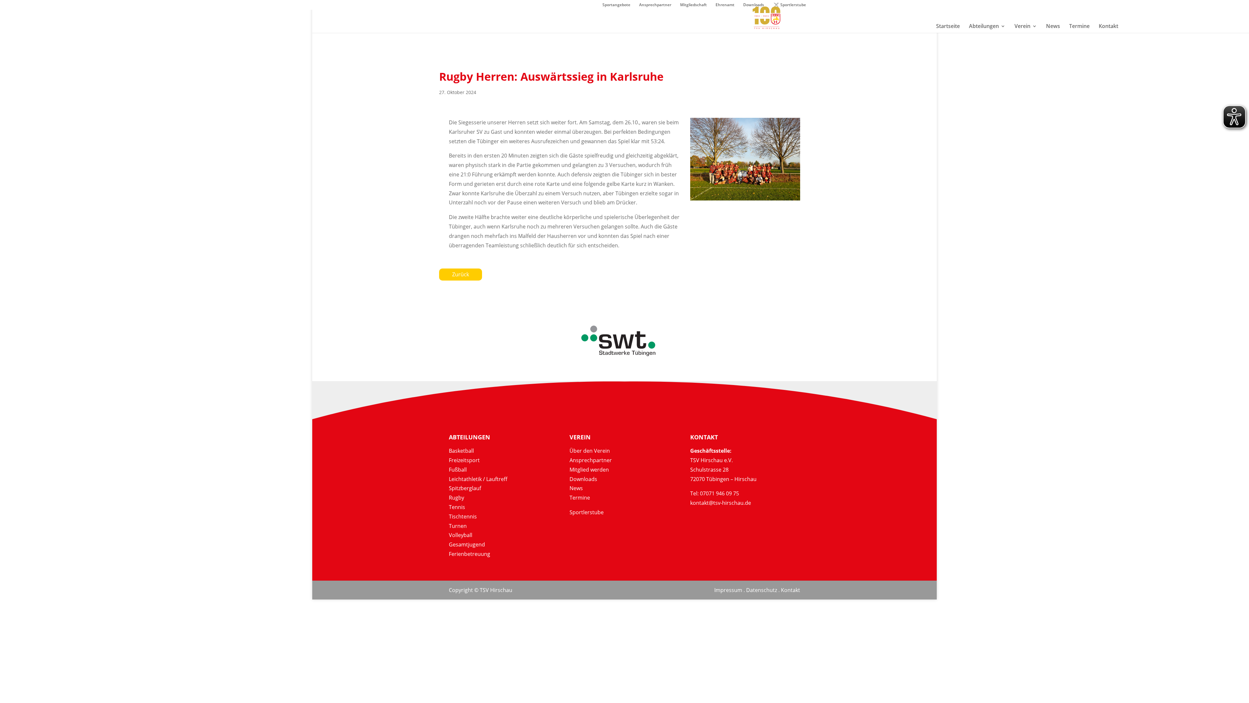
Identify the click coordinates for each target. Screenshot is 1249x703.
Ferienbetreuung (469, 554)
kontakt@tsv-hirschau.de (720, 502)
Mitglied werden (589, 469)
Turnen (458, 526)
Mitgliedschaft (693, 5)
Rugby (456, 497)
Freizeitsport (464, 460)
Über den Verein (590, 450)
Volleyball (460, 535)
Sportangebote (616, 5)
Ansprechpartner (655, 5)
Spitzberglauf (465, 488)
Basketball (461, 450)
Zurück (460, 274)
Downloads (583, 479)
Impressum (728, 590)
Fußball (458, 469)
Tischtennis (463, 516)
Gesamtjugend (467, 544)
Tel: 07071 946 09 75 (714, 493)
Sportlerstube (793, 5)
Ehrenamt (725, 5)
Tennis (457, 507)
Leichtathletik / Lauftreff (478, 479)
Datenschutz (761, 590)
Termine (580, 497)
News (576, 488)
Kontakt (790, 590)
